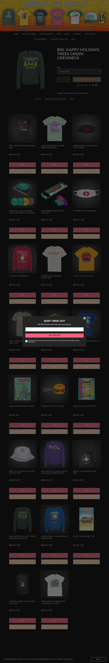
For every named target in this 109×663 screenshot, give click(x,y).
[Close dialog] (84, 318)
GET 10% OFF (54, 335)
